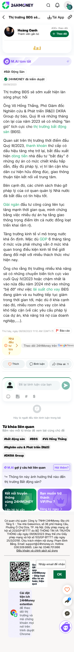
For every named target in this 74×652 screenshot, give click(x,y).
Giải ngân (11, 204)
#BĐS (34, 439)
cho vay (53, 289)
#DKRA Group (14, 455)
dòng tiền (20, 156)
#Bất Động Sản (14, 71)
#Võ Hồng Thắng (55, 439)
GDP (43, 239)
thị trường (42, 126)
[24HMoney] (17, 5)
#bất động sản (14, 439)
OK (59, 574)
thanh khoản (36, 145)
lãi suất (39, 289)
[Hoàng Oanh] (9, 32)
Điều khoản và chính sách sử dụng (37, 550)
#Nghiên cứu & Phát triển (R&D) (26, 447)
